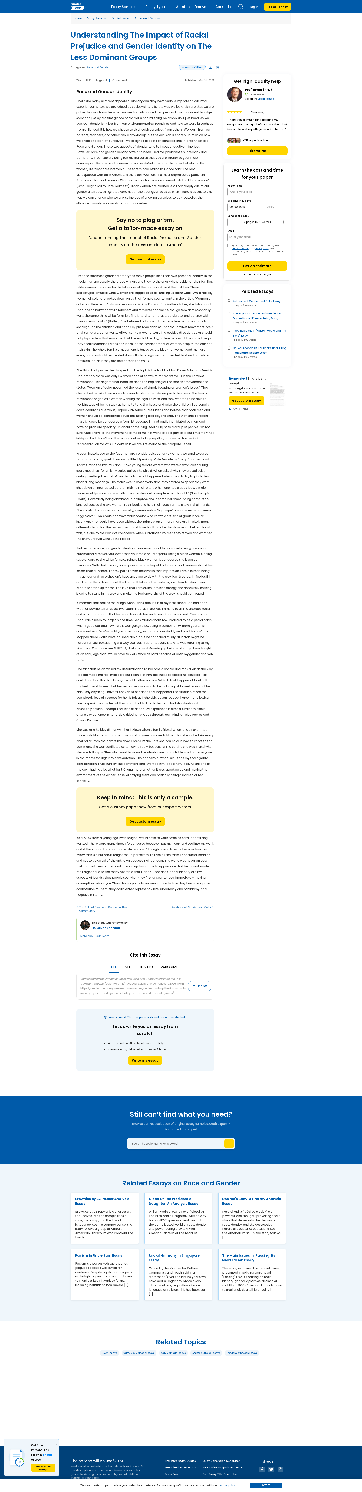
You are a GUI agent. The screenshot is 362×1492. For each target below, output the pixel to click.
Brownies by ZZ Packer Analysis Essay (102, 1201)
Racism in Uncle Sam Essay (98, 1255)
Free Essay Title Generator (220, 1474)
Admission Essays (191, 6)
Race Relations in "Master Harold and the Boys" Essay (259, 333)
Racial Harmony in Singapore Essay (174, 1257)
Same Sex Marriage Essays (139, 1352)
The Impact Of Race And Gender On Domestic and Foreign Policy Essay (257, 316)
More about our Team (94, 936)
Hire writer (257, 150)
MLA (128, 967)
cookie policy (227, 1485)
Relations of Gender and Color (191, 907)
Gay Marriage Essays (173, 1352)
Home (78, 18)
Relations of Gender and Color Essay (256, 301)
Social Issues (121, 18)
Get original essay (145, 259)
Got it (265, 1485)
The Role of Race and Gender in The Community (103, 909)
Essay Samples (97, 18)
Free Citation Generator (180, 1467)
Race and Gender (147, 18)
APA (114, 967)
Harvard (146, 967)
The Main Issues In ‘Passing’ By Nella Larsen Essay (248, 1257)
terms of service (240, 248)
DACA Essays (109, 1352)
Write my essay (145, 1060)
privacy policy (261, 248)
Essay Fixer (172, 1474)
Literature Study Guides (180, 1461)
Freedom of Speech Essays (242, 1352)
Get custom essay (145, 821)
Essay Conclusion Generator (221, 1461)
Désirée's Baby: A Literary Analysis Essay (251, 1201)
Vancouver (170, 967)
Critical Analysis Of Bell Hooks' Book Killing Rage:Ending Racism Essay (259, 350)
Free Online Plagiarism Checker (223, 1467)
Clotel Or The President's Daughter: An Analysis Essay (173, 1201)
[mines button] (231, 222)
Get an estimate (257, 266)
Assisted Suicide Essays (206, 1352)
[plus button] (283, 222)
